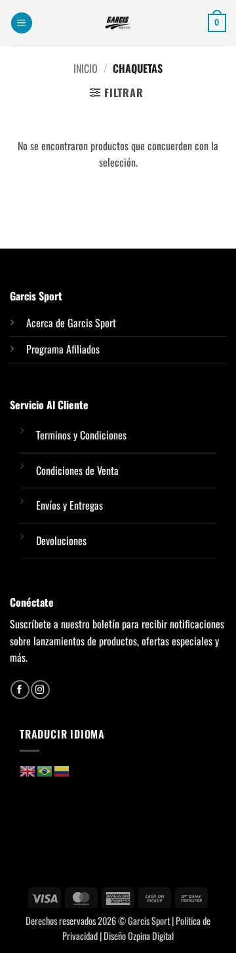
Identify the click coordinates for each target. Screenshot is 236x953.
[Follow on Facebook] (19, 689)
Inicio (85, 68)
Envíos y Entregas (69, 505)
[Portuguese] (45, 770)
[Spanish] (62, 770)
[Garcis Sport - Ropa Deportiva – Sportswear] (118, 23)
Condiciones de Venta (77, 470)
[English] (28, 770)
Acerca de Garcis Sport (71, 323)
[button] (21, 23)
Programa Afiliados (63, 349)
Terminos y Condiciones (81, 435)
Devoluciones (61, 540)
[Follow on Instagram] (40, 689)
